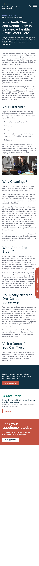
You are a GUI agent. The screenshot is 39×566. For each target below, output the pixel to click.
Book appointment (11, 383)
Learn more (8, 411)
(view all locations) (7, 8)
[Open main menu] (35, 5)
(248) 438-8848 (20, 434)
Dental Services (12, 15)
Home (4, 15)
